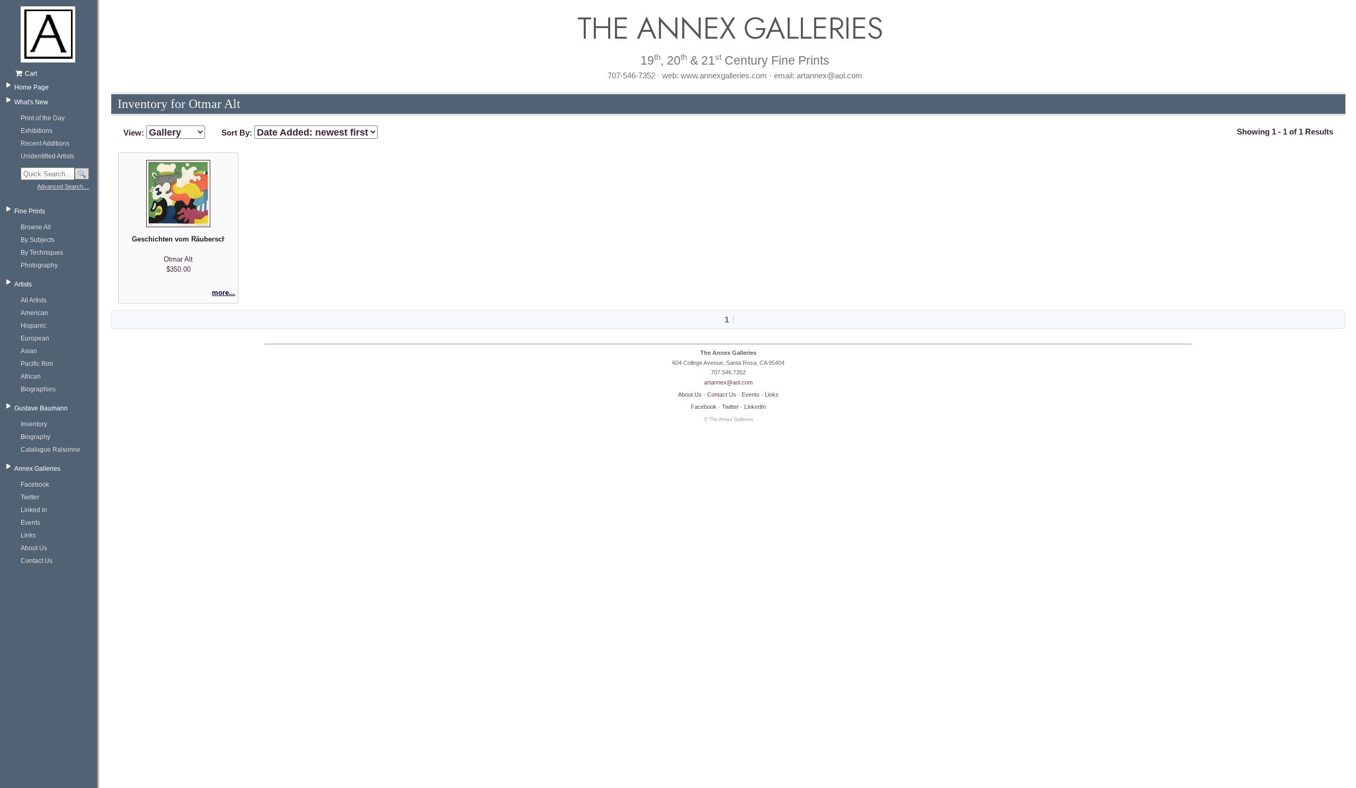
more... (223, 293)
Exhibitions (36, 131)
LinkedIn (755, 407)
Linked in (34, 510)
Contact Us (36, 561)
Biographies (38, 389)
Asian (29, 351)
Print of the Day (43, 118)
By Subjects (38, 240)
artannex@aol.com (728, 382)
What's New (31, 102)
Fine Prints (29, 211)
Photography (39, 265)
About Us (34, 548)
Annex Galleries (37, 468)
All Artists (34, 300)
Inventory (34, 424)
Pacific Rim (37, 364)
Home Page (31, 87)
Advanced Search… (63, 186)
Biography (35, 437)
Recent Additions (45, 143)
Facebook (35, 484)
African (31, 376)
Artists (23, 284)
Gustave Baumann (41, 408)
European (35, 338)
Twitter (30, 497)
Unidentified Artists (47, 156)
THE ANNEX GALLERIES (728, 28)
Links (28, 535)
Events (30, 522)
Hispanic (33, 325)
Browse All (36, 227)
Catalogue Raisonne (51, 449)
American (34, 313)
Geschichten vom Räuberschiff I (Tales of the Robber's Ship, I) (178, 239)
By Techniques (42, 252)
